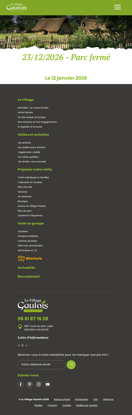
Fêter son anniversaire (30, 245)
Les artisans (24, 142)
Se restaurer (25, 196)
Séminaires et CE (27, 250)
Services (22, 191)
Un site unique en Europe (32, 117)
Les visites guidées (28, 156)
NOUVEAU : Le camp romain (33, 107)
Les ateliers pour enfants (32, 147)
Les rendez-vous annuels (32, 161)
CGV (95, 399)
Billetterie (34, 258)
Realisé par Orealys (87, 405)
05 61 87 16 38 (33, 319)
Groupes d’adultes (28, 236)
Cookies (66, 405)
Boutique (23, 201)
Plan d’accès (25, 187)
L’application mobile (29, 152)
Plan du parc (25, 210)
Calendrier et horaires (30, 182)
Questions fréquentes (30, 215)
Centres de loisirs (27, 241)
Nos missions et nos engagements (37, 122)
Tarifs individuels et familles (33, 177)
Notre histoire (25, 112)
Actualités (26, 267)
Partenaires (81, 399)
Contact (52, 405)
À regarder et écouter (30, 126)
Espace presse (62, 399)
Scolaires (23, 231)
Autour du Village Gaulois (32, 206)
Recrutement (29, 276)
